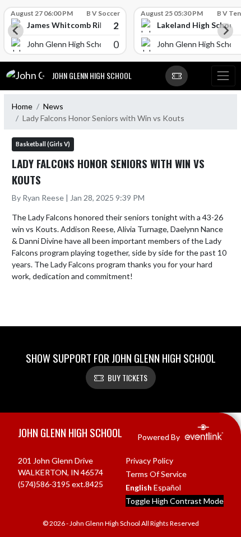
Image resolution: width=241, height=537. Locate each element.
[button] (176, 76)
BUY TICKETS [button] (127, 377)
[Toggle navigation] (223, 76)
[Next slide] (225, 31)
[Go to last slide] (16, 31)
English (139, 487)
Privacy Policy (149, 460)
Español (167, 487)
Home (22, 106)
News (53, 106)
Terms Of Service (156, 474)
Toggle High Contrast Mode (175, 501)
